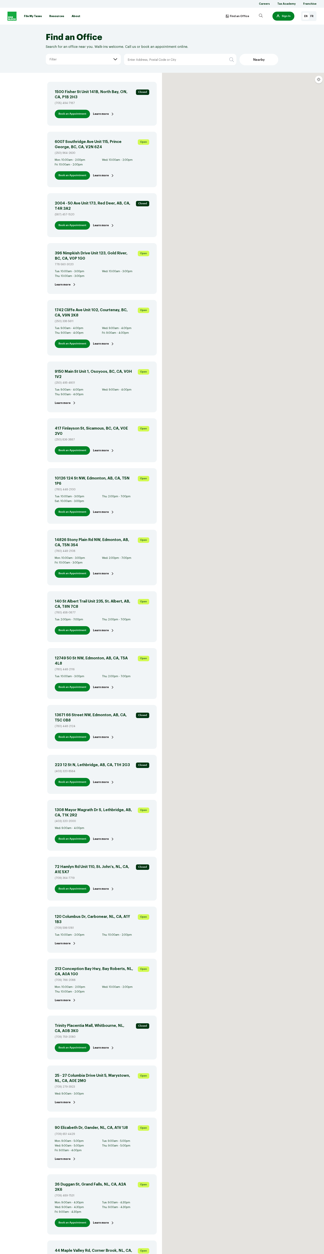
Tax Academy (286, 3)
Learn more (101, 114)
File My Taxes (33, 16)
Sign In (286, 16)
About (76, 16)
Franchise (309, 3)
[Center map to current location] (318, 79)
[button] (283, 16)
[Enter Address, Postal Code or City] (148, 53)
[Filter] (49, 53)
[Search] (261, 16)
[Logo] (12, 16)
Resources (56, 16)
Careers (264, 3)
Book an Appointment (72, 114)
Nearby (259, 59)
